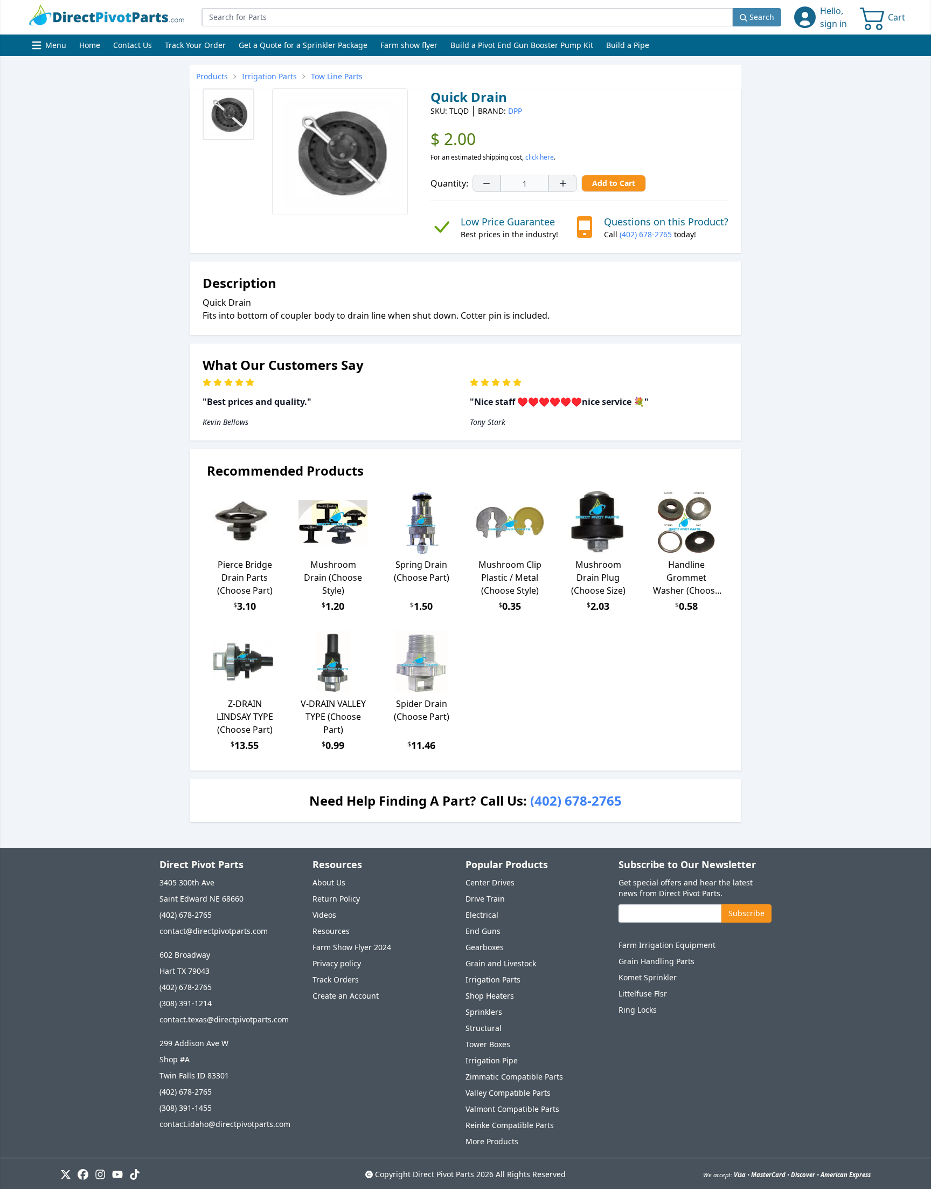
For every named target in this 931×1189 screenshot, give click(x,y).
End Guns (483, 931)
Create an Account (345, 996)
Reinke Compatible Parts (510, 1125)
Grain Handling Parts (656, 961)
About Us (328, 882)
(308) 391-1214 (185, 1003)
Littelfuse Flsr (643, 993)
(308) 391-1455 (185, 1108)
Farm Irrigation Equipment (667, 945)
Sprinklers (484, 1012)
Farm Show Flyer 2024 (351, 947)
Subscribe (746, 913)
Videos (324, 915)
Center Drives (490, 882)
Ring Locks (638, 1010)
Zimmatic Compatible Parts (514, 1076)
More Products (492, 1141)
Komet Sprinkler (648, 977)
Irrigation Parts (493, 979)
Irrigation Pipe (492, 1060)
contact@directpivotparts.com (213, 931)
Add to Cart (613, 183)
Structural (484, 1028)
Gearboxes (485, 947)
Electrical (482, 915)
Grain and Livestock (501, 963)
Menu (50, 48)
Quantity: (449, 183)
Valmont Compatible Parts (512, 1109)
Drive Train (485, 899)
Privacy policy (336, 963)
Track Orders (335, 979)
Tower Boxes (488, 1044)
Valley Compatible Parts (508, 1093)
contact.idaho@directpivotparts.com (224, 1124)
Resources (331, 931)
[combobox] (467, 17)
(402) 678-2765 (646, 234)
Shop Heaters (490, 996)
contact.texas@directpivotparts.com (224, 1019)
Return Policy (336, 899)
